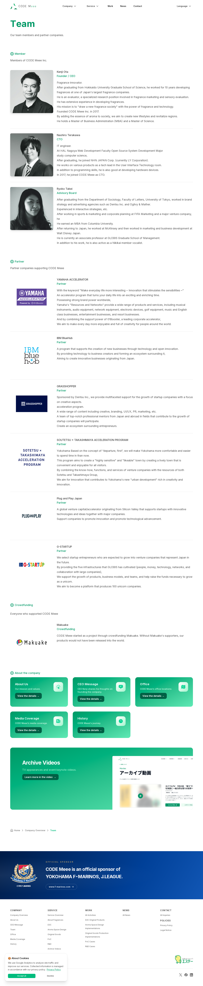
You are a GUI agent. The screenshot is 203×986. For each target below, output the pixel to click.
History (13, 944)
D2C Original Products (95, 920)
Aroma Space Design (57, 929)
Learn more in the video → (40, 777)
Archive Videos (54, 949)
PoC (49, 939)
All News (126, 915)
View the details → (28, 695)
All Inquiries (165, 915)
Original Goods (54, 934)
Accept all (21, 976)
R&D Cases (90, 946)
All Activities (90, 915)
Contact (137, 6)
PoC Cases (90, 941)
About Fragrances (55, 920)
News (123, 6)
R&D (49, 944)
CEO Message (16, 925)
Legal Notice (165, 930)
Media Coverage (17, 939)
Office (13, 934)
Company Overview (19, 915)
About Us (14, 920)
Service (91, 6)
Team (12, 929)
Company (68, 6)
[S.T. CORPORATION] (184, 959)
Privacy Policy (166, 925)
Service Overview (55, 915)
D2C (49, 925)
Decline (50, 976)
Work (110, 6)
